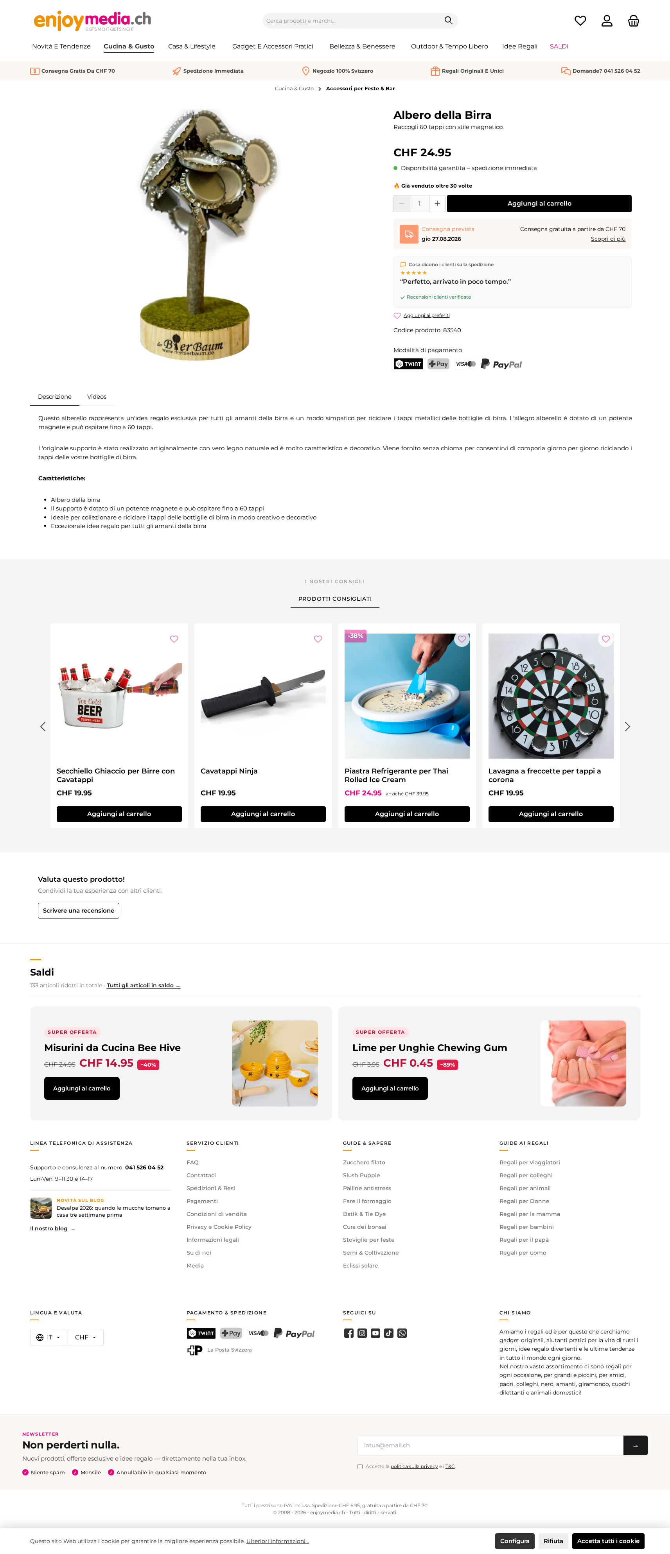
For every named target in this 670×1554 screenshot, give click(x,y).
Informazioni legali (213, 1240)
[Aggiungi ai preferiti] (174, 639)
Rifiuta (553, 1541)
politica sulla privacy (414, 1466)
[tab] (54, 396)
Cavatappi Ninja (229, 771)
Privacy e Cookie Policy (219, 1227)
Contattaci (201, 1175)
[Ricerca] (449, 21)
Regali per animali (525, 1188)
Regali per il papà (524, 1240)
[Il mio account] (607, 21)
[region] (208, 236)
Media (195, 1265)
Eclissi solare (360, 1265)
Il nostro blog (49, 1228)
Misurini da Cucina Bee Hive (112, 1047)
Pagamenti (202, 1201)
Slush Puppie (361, 1175)
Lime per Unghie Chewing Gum (429, 1047)
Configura (515, 1541)
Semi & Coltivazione (371, 1253)
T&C (450, 1466)
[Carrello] (631, 21)
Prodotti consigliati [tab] (335, 598)
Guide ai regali (524, 1143)
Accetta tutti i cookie (608, 1541)
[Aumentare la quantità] (437, 203)
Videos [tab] (96, 396)
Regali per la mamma (529, 1214)
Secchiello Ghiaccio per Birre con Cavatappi (116, 775)
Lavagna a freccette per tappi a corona (545, 775)
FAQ (193, 1162)
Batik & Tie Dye (364, 1214)
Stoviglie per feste (369, 1240)
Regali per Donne (524, 1201)
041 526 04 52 (144, 1167)
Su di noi (199, 1253)
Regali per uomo (522, 1253)
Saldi (42, 972)
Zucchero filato (364, 1162)
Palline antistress (367, 1188)
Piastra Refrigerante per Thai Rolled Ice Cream (396, 775)
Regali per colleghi (526, 1175)
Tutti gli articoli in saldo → (144, 985)
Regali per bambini (526, 1227)
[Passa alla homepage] (92, 21)
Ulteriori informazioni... (277, 1541)
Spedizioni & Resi (211, 1188)
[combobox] (351, 21)
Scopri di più (608, 238)
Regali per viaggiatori (529, 1162)
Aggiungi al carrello (539, 203)
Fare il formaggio (367, 1201)
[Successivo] (628, 725)
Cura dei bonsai (364, 1227)
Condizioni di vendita (217, 1214)
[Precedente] (42, 725)
